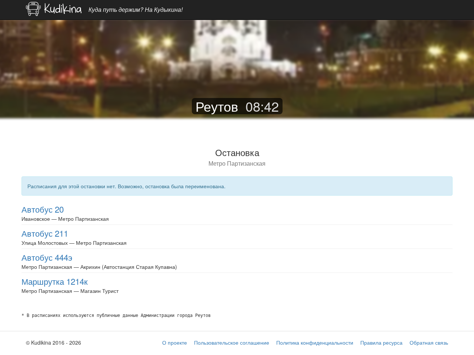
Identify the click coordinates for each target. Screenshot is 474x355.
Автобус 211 (44, 233)
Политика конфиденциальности (314, 342)
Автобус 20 (42, 209)
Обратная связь (429, 342)
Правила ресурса (381, 342)
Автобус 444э (46, 257)
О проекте (174, 342)
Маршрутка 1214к (54, 281)
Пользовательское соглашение (231, 342)
